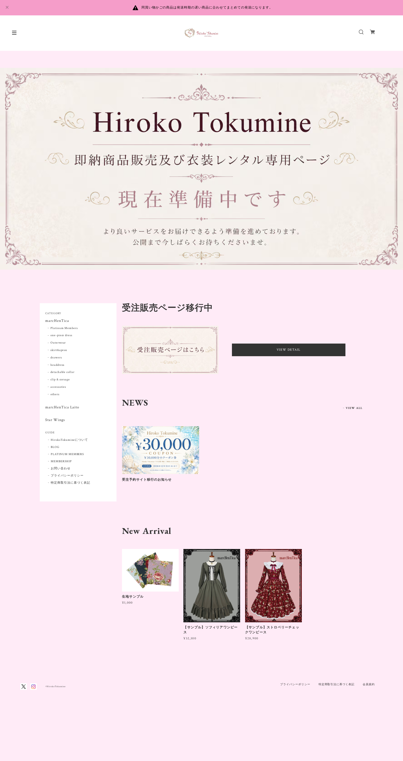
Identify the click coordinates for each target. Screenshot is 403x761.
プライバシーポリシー (67, 476)
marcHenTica (57, 321)
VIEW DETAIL (288, 350)
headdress (57, 365)
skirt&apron (58, 350)
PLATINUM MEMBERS (67, 454)
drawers (56, 357)
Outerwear (58, 343)
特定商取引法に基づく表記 (70, 483)
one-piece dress (61, 335)
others (54, 394)
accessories (58, 387)
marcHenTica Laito (62, 407)
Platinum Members (64, 328)
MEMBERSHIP (61, 461)
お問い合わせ (60, 468)
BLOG (55, 447)
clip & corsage (60, 379)
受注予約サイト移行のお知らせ (147, 479)
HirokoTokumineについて (69, 440)
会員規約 (369, 684)
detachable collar (62, 372)
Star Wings (55, 420)
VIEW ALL (354, 408)
